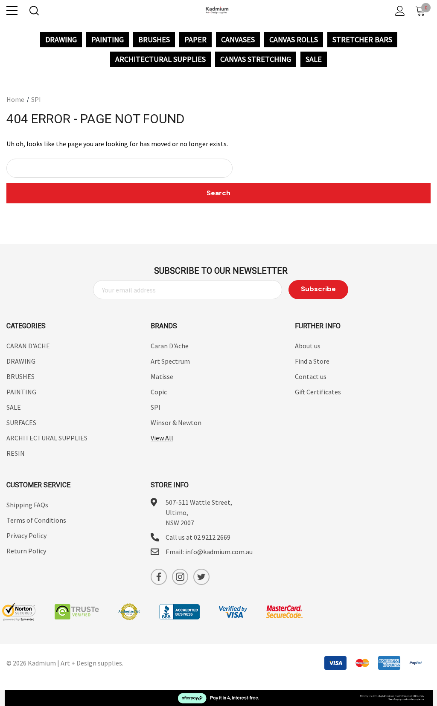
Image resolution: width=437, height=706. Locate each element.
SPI (155, 407)
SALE (314, 59)
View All (162, 438)
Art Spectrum (170, 361)
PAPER (195, 39)
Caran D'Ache (170, 345)
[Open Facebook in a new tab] (159, 577)
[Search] (33, 11)
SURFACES (21, 422)
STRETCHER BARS (362, 39)
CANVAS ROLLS (293, 39)
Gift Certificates (318, 392)
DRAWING (61, 39)
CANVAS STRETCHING (255, 59)
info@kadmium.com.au (219, 551)
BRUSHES (154, 39)
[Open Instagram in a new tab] (180, 577)
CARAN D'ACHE (28, 345)
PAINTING (107, 39)
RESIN (15, 453)
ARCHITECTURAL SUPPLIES (160, 59)
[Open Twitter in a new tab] (201, 577)
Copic (159, 392)
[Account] (398, 11)
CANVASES (238, 39)
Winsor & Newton (176, 422)
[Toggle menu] (11, 10)
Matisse (162, 376)
